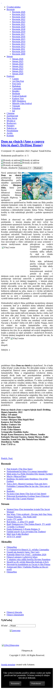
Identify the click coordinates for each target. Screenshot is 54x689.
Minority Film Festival (22, 103)
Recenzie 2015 (18, 39)
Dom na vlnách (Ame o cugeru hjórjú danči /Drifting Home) (22, 143)
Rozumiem (15, 684)
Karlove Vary (18, 98)
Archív (10, 133)
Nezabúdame (12, 130)
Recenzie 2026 (18, 12)
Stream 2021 (17, 71)
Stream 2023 (17, 69)
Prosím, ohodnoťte (9, 168)
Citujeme (11, 113)
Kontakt (10, 135)
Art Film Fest (18, 81)
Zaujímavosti (12, 116)
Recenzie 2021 (18, 24)
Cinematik (16, 88)
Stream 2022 (17, 66)
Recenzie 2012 (18, 46)
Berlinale (16, 93)
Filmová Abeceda (14, 612)
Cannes (15, 79)
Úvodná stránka (13, 7)
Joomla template (8, 664)
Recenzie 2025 (18, 14)
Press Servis (12, 118)
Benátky (16, 91)
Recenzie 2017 (18, 34)
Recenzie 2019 (18, 32)
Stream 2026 (17, 59)
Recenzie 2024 (18, 17)
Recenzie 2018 (18, 29)
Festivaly (11, 76)
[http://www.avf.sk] (1, 2)
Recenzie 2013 (18, 44)
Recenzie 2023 (18, 22)
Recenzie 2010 (18, 51)
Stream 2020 (17, 74)
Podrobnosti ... (37, 684)
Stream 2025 (17, 61)
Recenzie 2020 (18, 27)
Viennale (16, 106)
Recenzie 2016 (18, 36)
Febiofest (16, 108)
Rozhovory (11, 123)
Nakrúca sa (11, 128)
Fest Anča (16, 83)
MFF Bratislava (19, 101)
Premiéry (11, 125)
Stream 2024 (17, 64)
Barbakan (16, 86)
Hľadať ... (5, 625)
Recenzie (11, 9)
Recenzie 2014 (18, 41)
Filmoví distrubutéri (15, 615)
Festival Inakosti (19, 96)
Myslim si (11, 121)
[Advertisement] (17, 591)
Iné (13, 111)
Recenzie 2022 (18, 19)
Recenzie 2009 (18, 54)
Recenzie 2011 (18, 49)
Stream (10, 56)
